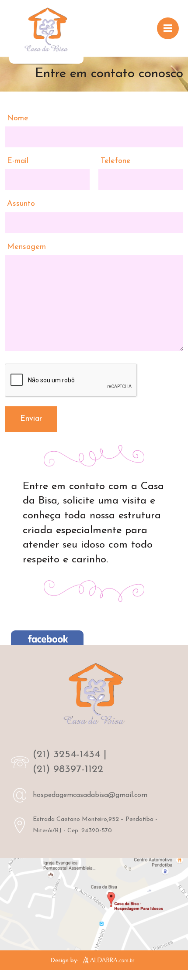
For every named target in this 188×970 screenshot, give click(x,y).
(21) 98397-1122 (68, 769)
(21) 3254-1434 (66, 754)
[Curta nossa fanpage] (47, 639)
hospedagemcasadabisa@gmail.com (90, 795)
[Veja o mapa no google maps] (94, 904)
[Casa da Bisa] (46, 32)
